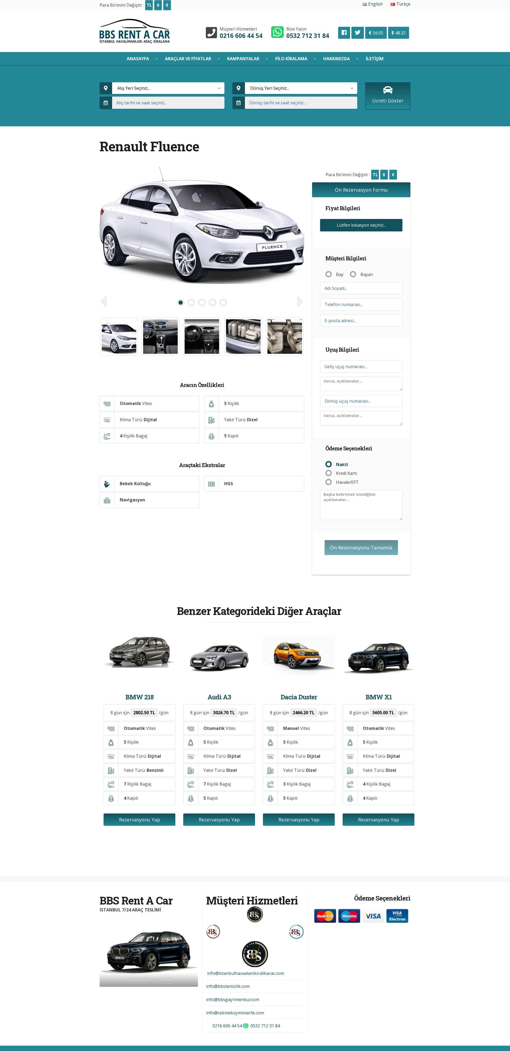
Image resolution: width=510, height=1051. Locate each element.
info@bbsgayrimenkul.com (232, 999)
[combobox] (168, 88)
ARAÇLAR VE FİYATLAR (188, 59)
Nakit (342, 464)
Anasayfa (138, 59)
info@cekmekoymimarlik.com (235, 1013)
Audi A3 (219, 697)
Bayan (366, 274)
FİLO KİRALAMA (291, 59)
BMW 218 (139, 697)
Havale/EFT (347, 482)
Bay (339, 274)
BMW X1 (379, 697)
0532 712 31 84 (307, 36)
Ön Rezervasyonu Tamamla (361, 547)
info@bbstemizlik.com (228, 986)
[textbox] (168, 88)
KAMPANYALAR (243, 59)
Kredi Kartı (346, 473)
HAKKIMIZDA (336, 59)
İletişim (375, 59)
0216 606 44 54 (241, 36)
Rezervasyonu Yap (139, 819)
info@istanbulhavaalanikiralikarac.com (245, 973)
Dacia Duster (298, 697)
